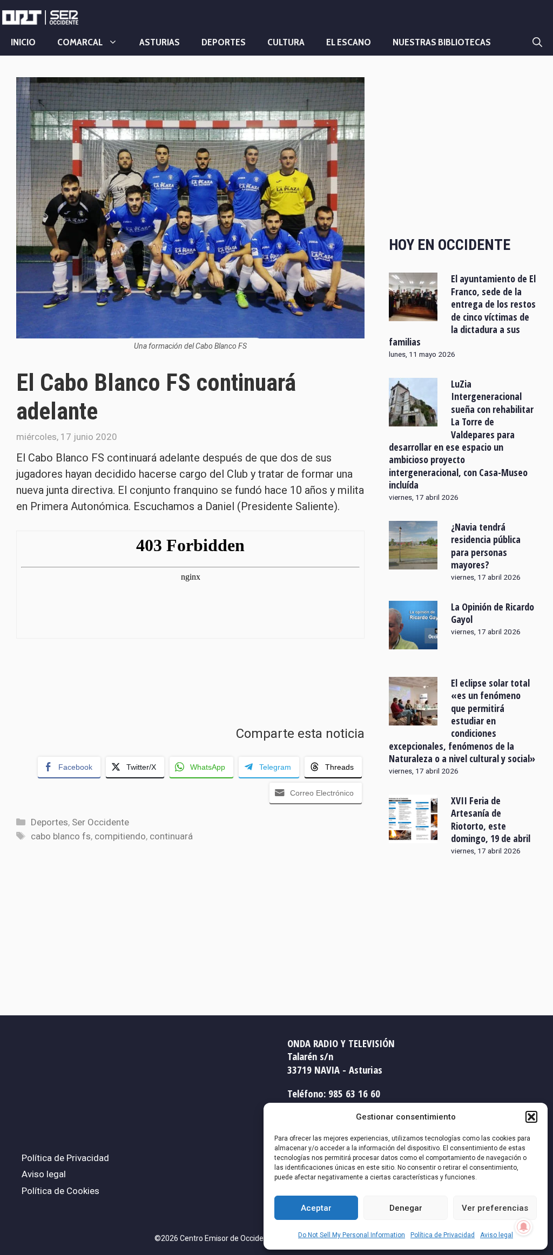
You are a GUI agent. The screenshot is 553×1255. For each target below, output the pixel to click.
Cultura (286, 42)
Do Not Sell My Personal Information (351, 1235)
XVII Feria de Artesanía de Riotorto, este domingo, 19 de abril (490, 819)
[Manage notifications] (523, 1227)
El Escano (348, 42)
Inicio (23, 42)
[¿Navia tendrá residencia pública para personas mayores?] (413, 562)
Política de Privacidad (442, 1235)
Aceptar (316, 1208)
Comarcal (80, 42)
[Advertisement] (463, 147)
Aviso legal (496, 1235)
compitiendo (120, 836)
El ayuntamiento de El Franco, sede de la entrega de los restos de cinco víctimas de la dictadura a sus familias (462, 310)
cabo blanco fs (61, 836)
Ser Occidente (100, 822)
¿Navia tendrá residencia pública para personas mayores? (486, 545)
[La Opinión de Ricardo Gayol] (413, 641)
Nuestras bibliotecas (442, 42)
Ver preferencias (495, 1208)
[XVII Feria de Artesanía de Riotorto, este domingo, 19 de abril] (413, 836)
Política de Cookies (60, 1190)
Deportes (223, 42)
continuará (171, 836)
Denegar (405, 1208)
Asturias (159, 42)
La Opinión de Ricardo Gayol (492, 613)
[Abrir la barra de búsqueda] (537, 42)
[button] (531, 1116)
